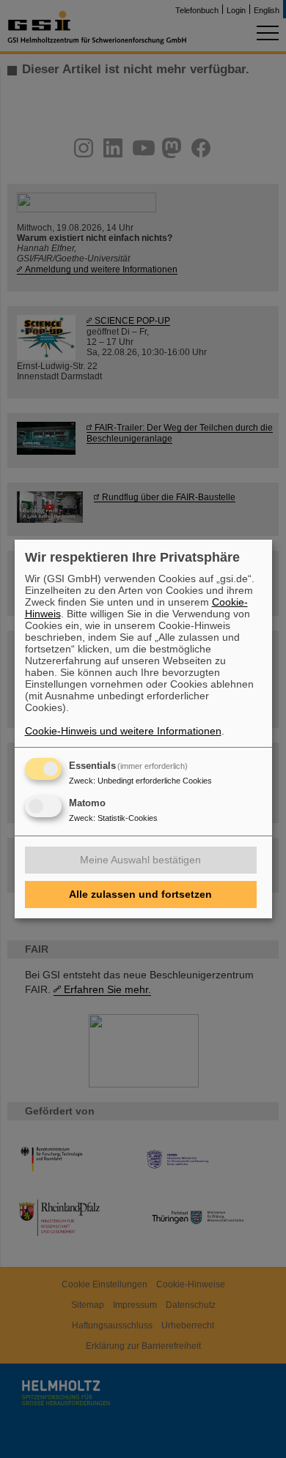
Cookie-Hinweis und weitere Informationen (123, 731)
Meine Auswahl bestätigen (140, 860)
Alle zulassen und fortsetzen (140, 894)
